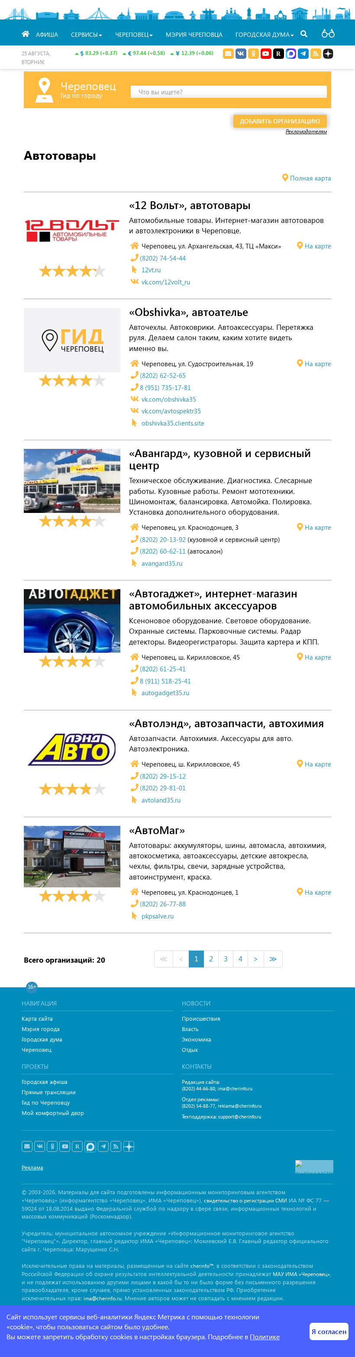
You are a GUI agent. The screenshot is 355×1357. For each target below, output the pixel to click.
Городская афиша (45, 1081)
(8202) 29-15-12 (163, 776)
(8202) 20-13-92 (163, 539)
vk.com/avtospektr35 (171, 410)
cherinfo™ (201, 1266)
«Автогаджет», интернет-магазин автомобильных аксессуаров (213, 599)
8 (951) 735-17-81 (165, 387)
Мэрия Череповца (194, 34)
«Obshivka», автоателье (188, 312)
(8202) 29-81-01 (163, 787)
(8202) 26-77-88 (163, 903)
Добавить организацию (280, 121)
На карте (318, 246)
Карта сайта (37, 1018)
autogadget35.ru (165, 692)
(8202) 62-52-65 (163, 375)
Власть (190, 1028)
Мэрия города (41, 1028)
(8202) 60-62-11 (163, 551)
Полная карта (310, 178)
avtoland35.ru (161, 800)
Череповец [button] (131, 34)
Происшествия (201, 1018)
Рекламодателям (306, 131)
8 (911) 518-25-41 (165, 681)
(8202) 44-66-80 (198, 1088)
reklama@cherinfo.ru (239, 1106)
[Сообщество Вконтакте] (39, 1146)
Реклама (32, 1167)
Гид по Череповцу (46, 1102)
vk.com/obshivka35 (169, 399)
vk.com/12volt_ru (166, 281)
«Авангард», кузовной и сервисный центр (220, 459)
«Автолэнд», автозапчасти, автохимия (226, 723)
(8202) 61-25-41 (163, 668)
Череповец (37, 1049)
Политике (265, 1336)
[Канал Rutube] (278, 53)
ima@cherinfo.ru (235, 1088)
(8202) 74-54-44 (163, 258)
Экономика (196, 1039)
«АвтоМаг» (157, 830)
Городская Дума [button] (263, 34)
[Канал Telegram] (103, 1146)
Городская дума (42, 1039)
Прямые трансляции (49, 1092)
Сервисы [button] (84, 34)
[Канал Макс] (291, 54)
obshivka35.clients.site (173, 423)
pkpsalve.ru (158, 916)
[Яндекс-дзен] (128, 1146)
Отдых (190, 1049)
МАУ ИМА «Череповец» (301, 1274)
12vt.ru (151, 269)
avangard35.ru (162, 563)
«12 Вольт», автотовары (190, 205)
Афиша (47, 34)
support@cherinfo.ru (239, 1116)
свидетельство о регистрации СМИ (245, 1200)
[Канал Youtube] (266, 53)
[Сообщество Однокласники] (253, 53)
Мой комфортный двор (53, 1112)
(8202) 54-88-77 (198, 1106)
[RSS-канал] (115, 1146)
